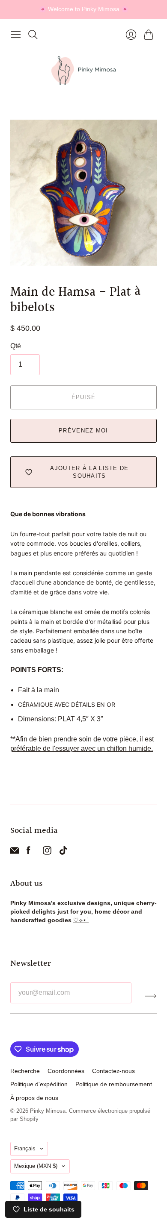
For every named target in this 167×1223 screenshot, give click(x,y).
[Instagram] (47, 852)
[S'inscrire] (151, 996)
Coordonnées (66, 1070)
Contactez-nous (113, 1070)
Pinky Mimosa (48, 1111)
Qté (15, 346)
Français (25, 1148)
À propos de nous (34, 1097)
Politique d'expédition (39, 1084)
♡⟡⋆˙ (81, 920)
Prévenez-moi (83, 430)
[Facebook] (28, 852)
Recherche (25, 1070)
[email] (14, 852)
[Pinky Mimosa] (83, 70)
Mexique (35, 1166)
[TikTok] (63, 852)
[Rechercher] (33, 34)
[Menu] (16, 35)
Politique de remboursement (113, 1084)
